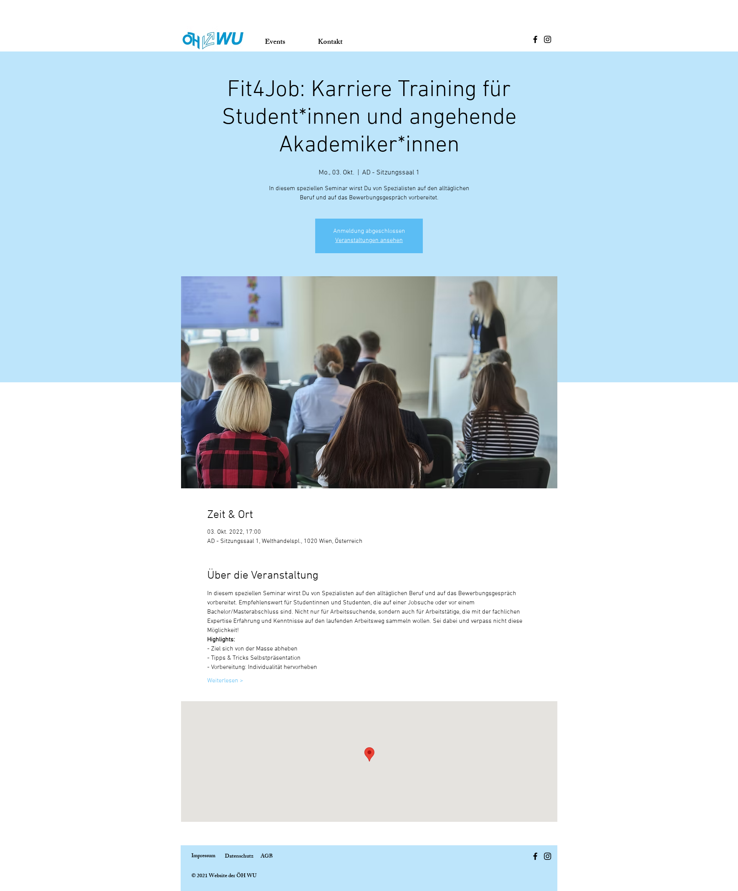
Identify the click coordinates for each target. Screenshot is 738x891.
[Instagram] (547, 39)
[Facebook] (535, 39)
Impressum (203, 856)
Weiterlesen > (225, 681)
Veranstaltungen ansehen (369, 240)
